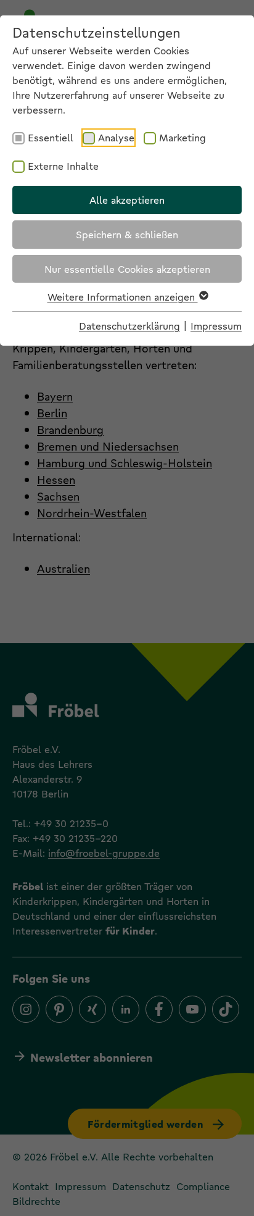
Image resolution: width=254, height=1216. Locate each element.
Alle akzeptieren (127, 199)
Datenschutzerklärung (129, 325)
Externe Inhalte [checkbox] (63, 165)
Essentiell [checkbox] (50, 137)
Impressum (216, 325)
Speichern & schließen (127, 234)
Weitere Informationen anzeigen (122, 296)
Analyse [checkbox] (116, 137)
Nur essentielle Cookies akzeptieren (127, 268)
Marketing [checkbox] (182, 137)
